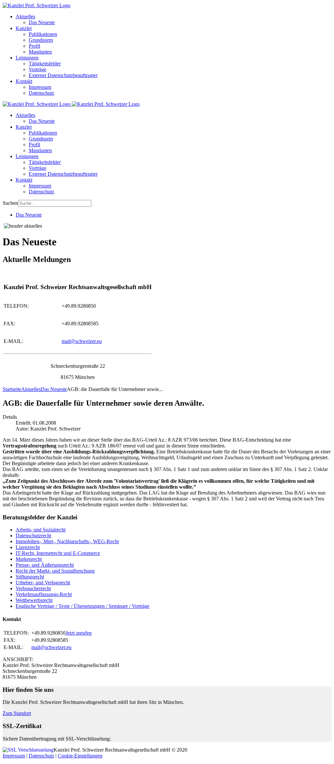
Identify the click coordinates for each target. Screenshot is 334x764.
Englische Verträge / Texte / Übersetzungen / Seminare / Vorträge (82, 606)
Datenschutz (41, 93)
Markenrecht (29, 559)
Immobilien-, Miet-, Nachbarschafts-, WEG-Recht (67, 541)
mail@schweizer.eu (82, 341)
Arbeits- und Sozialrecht (41, 529)
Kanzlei (24, 28)
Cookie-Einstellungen (80, 755)
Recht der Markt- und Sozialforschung (55, 571)
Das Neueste (42, 22)
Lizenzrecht (28, 547)
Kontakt (24, 81)
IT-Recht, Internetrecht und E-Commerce (58, 553)
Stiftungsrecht (30, 576)
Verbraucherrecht (33, 588)
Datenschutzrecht (33, 535)
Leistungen (27, 57)
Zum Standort (17, 713)
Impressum (40, 87)
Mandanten (40, 52)
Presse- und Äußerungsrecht (45, 565)
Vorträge (37, 69)
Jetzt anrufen (79, 633)
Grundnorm (41, 40)
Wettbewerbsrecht (34, 600)
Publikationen (43, 34)
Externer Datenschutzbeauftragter (63, 75)
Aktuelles (25, 16)
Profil (34, 46)
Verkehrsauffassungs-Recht (44, 594)
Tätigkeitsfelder (45, 63)
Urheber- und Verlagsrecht (43, 582)
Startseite (12, 389)
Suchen (10, 203)
